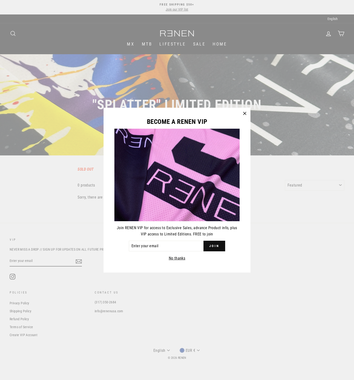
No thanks (177, 258)
